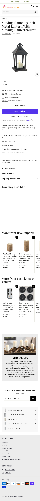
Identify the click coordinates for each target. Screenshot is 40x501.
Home (3, 18)
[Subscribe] (33, 398)
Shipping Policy (7, 448)
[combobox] (20, 12)
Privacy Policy (6, 457)
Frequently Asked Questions (11, 459)
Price (4, 81)
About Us (5, 442)
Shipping (5, 101)
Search (4, 445)
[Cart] (32, 7)
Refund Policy (6, 451)
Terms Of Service (8, 454)
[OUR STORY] (20, 346)
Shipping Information (11, 179)
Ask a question (8, 174)
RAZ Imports (6, 34)
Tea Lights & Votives (18, 280)
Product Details (8, 169)
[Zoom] (37, 74)
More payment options (20, 116)
